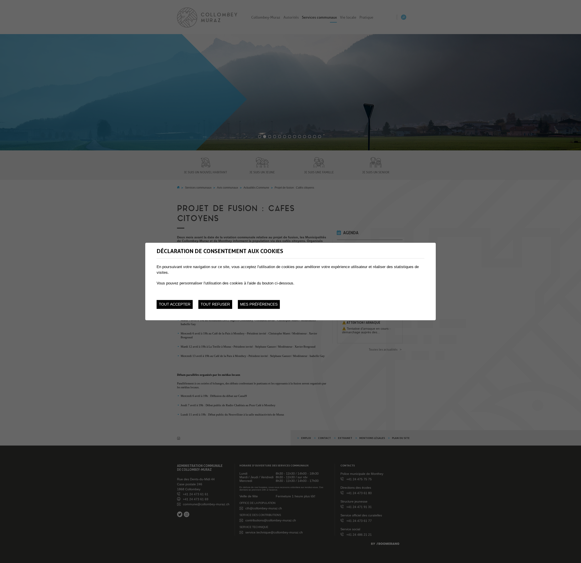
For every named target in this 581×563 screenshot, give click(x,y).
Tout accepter (174, 304)
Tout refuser (215, 304)
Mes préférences (259, 304)
